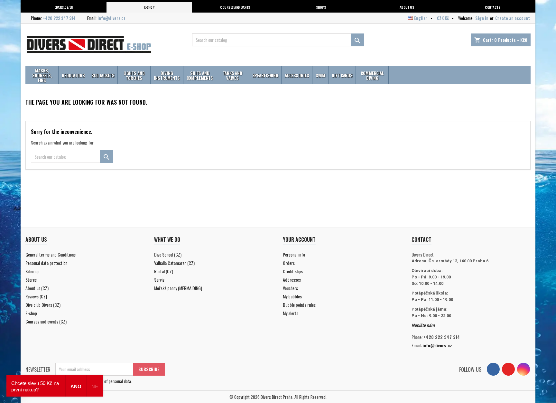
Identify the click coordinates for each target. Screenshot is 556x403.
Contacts (492, 7)
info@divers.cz (111, 18)
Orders (289, 262)
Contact (421, 239)
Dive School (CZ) (167, 254)
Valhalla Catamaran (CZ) (174, 262)
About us (407, 7)
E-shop (149, 7)
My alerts (290, 313)
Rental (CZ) (163, 271)
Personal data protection (46, 262)
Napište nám (423, 325)
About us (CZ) (37, 288)
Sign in (481, 18)
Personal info (294, 254)
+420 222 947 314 (59, 18)
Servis (159, 279)
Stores (31, 279)
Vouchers (290, 288)
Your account (299, 239)
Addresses (292, 279)
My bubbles (292, 296)
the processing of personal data (105, 381)
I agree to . (97, 381)
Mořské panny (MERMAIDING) (178, 288)
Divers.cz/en (63, 7)
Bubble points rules (299, 304)
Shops (321, 7)
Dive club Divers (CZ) (42, 304)
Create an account (512, 18)
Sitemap (32, 271)
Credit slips (293, 271)
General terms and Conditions (50, 254)
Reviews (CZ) (36, 296)
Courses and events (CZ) (46, 321)
